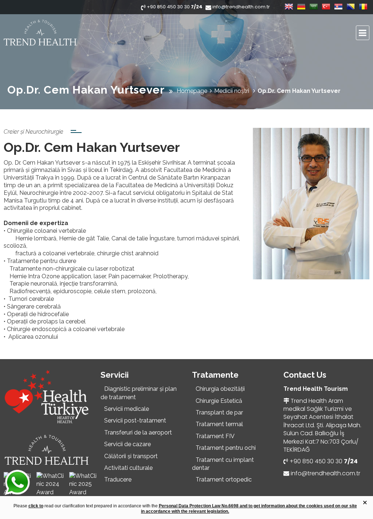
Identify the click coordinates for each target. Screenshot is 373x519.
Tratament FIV (215, 436)
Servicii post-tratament (135, 420)
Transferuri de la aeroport (138, 432)
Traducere (117, 479)
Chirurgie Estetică (219, 400)
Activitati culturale (128, 467)
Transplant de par (219, 412)
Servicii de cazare (127, 444)
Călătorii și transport (131, 456)
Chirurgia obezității (220, 388)
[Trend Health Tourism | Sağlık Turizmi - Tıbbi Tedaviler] (67, 33)
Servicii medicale (126, 408)
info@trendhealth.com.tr (325, 473)
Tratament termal (219, 424)
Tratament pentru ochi (226, 447)
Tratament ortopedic (224, 479)
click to (35, 505)
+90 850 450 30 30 (324, 461)
